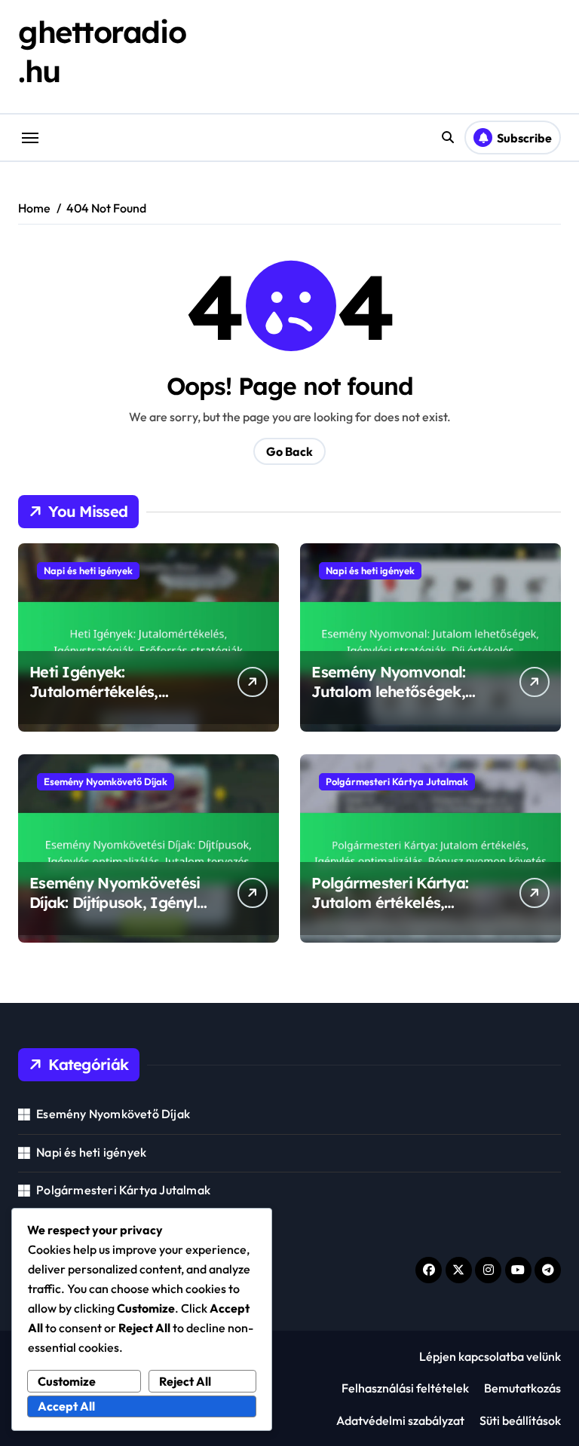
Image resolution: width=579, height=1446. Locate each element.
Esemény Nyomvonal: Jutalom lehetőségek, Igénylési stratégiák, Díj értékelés (395, 701)
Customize (67, 1381)
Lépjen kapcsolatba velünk (490, 1356)
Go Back (289, 451)
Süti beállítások (520, 1420)
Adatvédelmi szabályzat (400, 1420)
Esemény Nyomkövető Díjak (105, 781)
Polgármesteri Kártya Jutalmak (397, 781)
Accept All (66, 1406)
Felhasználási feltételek (405, 1388)
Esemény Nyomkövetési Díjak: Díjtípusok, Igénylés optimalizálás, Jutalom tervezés (121, 912)
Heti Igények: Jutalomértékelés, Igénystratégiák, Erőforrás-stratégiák (103, 701)
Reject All (185, 1381)
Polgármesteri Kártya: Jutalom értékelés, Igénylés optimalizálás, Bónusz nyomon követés (398, 912)
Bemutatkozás (522, 1388)
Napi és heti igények (88, 570)
